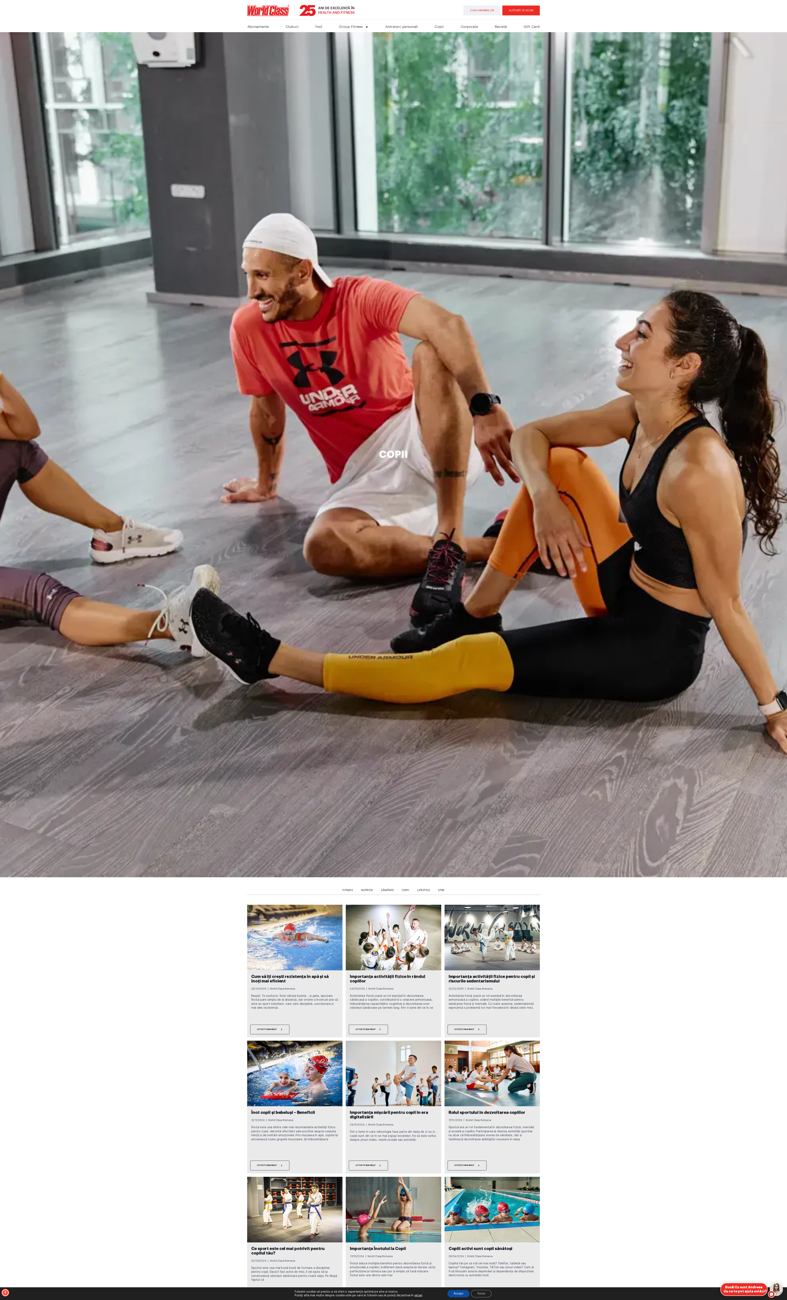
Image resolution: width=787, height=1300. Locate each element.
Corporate (469, 26)
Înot (318, 26)
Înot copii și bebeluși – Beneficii (283, 1112)
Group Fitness (351, 26)
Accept (458, 1293)
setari (418, 1295)
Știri (441, 890)
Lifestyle (423, 890)
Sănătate (387, 890)
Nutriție (367, 890)
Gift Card (532, 26)
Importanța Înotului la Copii (378, 1248)
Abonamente (258, 26)
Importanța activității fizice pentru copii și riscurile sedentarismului (492, 978)
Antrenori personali (401, 26)
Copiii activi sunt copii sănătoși (481, 1248)
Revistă (501, 26)
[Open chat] (776, 1289)
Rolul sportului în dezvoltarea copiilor (487, 1112)
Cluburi (292, 26)
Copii (439, 26)
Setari (481, 1293)
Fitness (347, 890)
